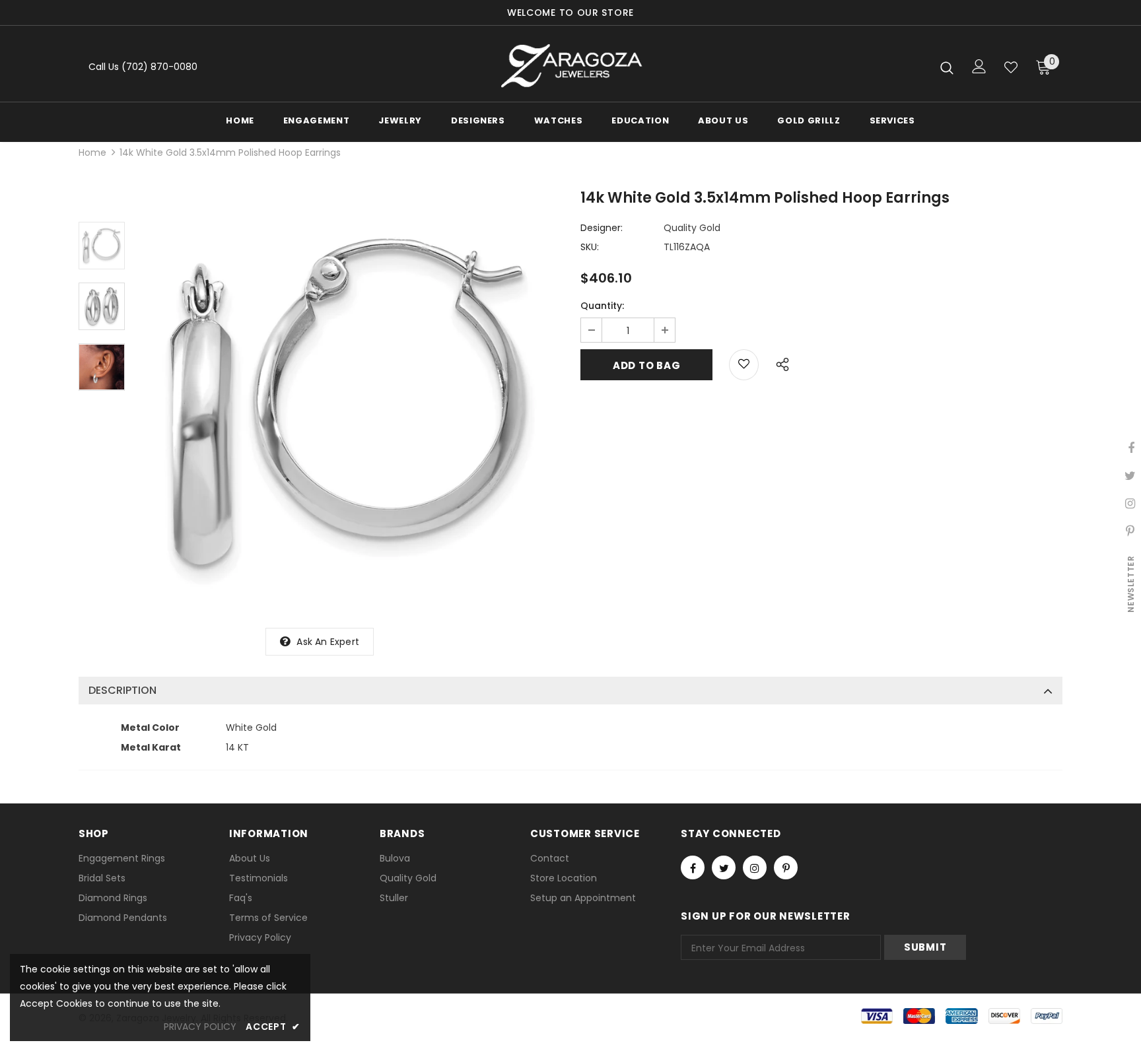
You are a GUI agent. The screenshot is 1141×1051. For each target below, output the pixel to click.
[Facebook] (693, 867)
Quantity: (602, 305)
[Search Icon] (946, 67)
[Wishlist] (1011, 67)
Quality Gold (692, 227)
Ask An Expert (327, 641)
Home (92, 152)
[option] (349, 403)
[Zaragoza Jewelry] (571, 67)
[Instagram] (755, 867)
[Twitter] (724, 867)
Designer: (601, 227)
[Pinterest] (786, 867)
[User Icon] (979, 66)
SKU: (589, 247)
